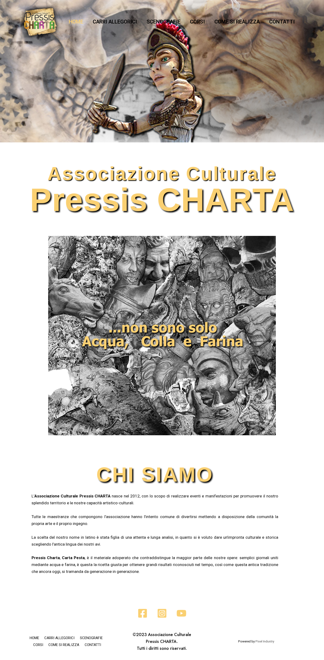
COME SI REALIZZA (237, 22)
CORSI (197, 22)
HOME (76, 22)
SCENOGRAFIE (164, 22)
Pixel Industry (264, 641)
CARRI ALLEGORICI (115, 22)
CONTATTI (282, 22)
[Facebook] (143, 613)
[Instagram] (162, 613)
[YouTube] (181, 613)
